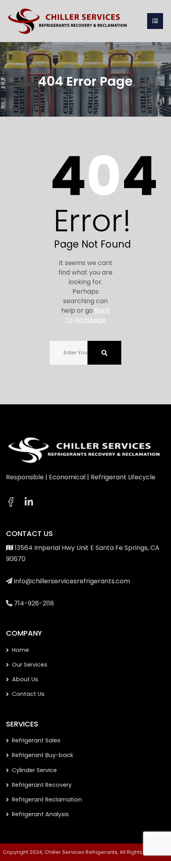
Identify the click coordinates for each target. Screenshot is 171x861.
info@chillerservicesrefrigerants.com (72, 581)
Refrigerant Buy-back (42, 755)
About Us (25, 679)
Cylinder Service (34, 770)
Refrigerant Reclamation (47, 799)
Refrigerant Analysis (40, 814)
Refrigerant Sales (36, 740)
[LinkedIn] (29, 502)
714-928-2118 (34, 603)
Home (20, 650)
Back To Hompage (87, 315)
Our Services (29, 665)
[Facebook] (11, 502)
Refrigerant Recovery (42, 785)
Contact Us (28, 694)
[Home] (68, 20)
